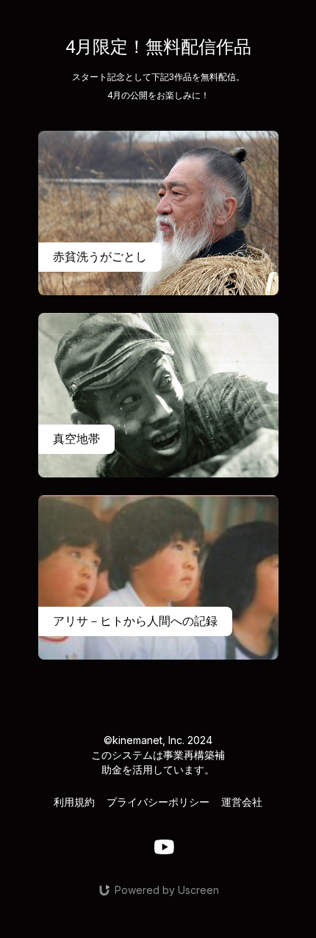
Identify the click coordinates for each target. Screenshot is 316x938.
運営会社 (241, 802)
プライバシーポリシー (158, 802)
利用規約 (74, 802)
